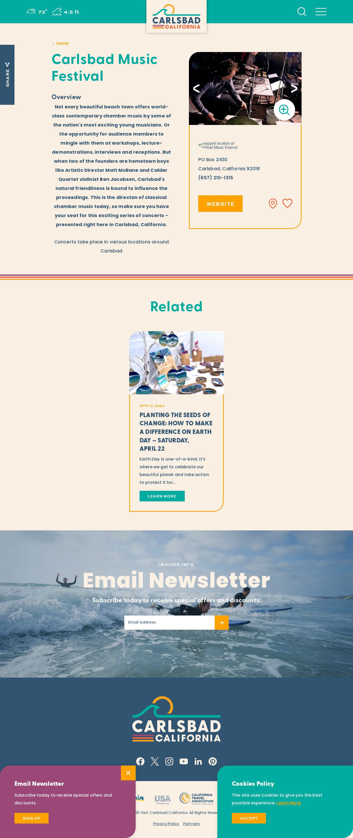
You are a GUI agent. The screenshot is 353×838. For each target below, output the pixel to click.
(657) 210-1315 (215, 178)
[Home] (177, 16)
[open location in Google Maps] (223, 145)
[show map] (273, 203)
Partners (191, 824)
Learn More (289, 803)
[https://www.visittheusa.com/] (162, 798)
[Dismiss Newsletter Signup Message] (128, 773)
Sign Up (31, 818)
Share (7, 78)
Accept (249, 818)
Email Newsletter (177, 582)
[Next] (294, 88)
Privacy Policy (166, 824)
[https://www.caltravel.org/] (196, 798)
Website (220, 203)
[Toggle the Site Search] (301, 11)
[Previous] (196, 88)
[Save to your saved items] (287, 203)
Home (62, 44)
